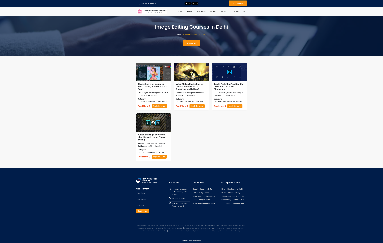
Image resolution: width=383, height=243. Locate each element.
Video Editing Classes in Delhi (232, 200)
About (190, 11)
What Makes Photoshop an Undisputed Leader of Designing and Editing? (189, 86)
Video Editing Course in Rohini (232, 196)
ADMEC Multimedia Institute (204, 196)
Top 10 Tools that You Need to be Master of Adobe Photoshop (228, 86)
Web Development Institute (204, 203)
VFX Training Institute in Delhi (232, 203)
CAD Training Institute (201, 192)
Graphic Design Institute (202, 189)
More (223, 11)
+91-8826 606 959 (149, 3)
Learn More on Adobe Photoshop (152, 101)
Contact (236, 11)
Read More (143, 106)
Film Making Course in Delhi (232, 189)
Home (180, 11)
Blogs (213, 11)
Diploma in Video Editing (230, 192)
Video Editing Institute (201, 200)
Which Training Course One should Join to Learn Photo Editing (151, 137)
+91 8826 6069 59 (178, 199)
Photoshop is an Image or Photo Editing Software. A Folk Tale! (153, 86)
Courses (201, 11)
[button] (244, 11)
